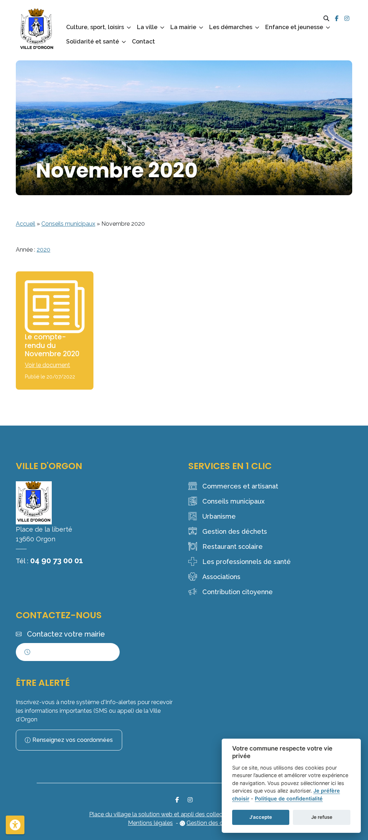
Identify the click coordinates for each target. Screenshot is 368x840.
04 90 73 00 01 (56, 560)
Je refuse (321, 817)
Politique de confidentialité (289, 798)
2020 (43, 249)
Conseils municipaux (68, 223)
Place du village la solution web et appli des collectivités (163, 814)
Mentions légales (150, 823)
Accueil (25, 223)
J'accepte (260, 817)
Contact (143, 41)
